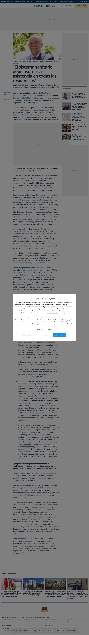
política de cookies (52, 313)
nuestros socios (40, 302)
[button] (44, 329)
